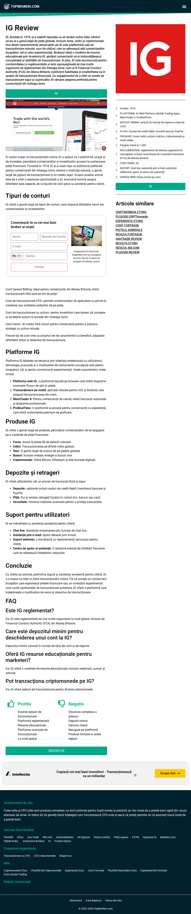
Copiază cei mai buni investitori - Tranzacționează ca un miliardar (94, 774)
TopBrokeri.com (25, 6)
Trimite (39, 267)
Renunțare (76, 900)
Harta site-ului (113, 900)
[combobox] (17, 256)
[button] (184, 7)
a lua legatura (93, 900)
